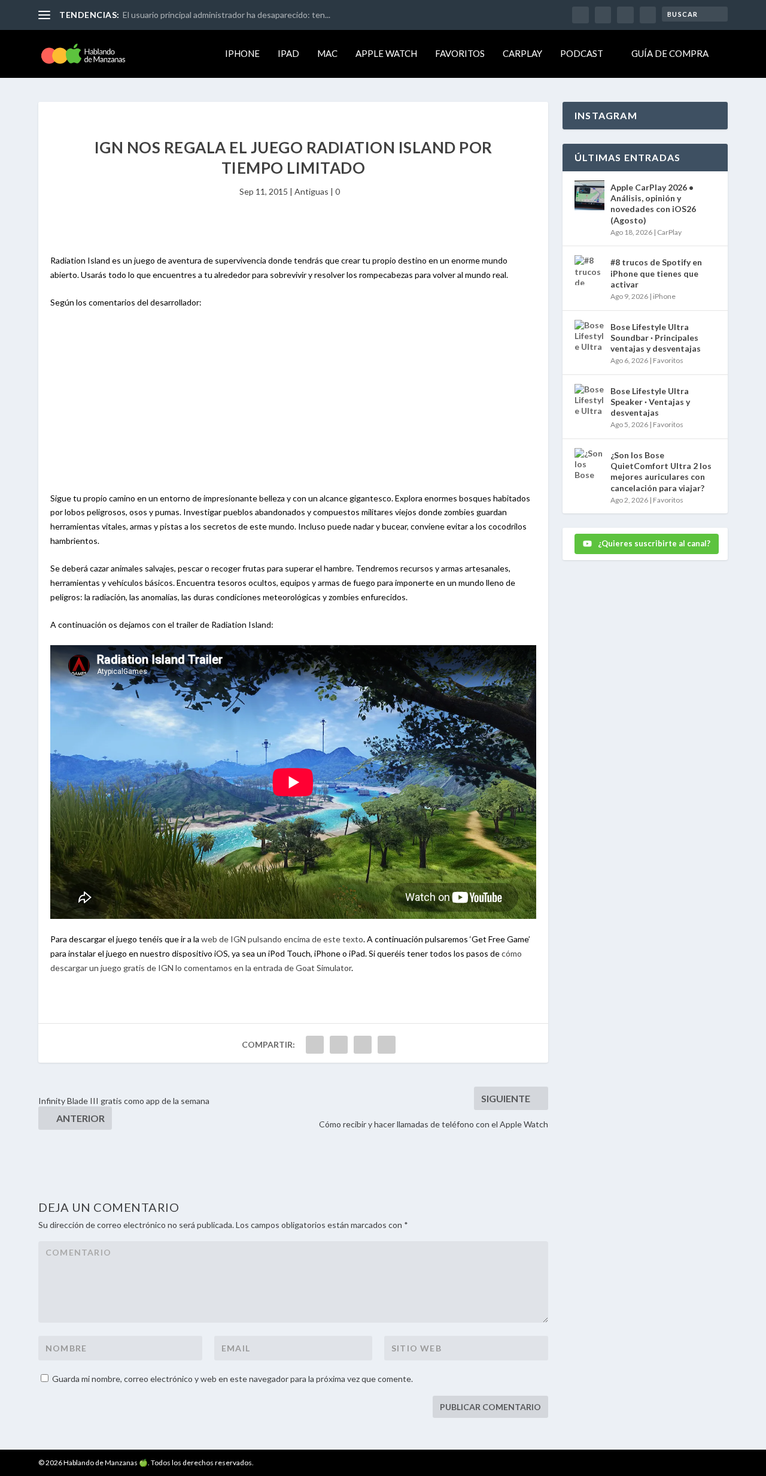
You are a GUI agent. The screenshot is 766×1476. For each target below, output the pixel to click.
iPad (288, 54)
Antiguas (311, 191)
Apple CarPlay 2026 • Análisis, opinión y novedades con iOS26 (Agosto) (653, 203)
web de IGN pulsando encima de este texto (282, 939)
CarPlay (522, 54)
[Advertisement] (293, 407)
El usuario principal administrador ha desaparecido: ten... (226, 15)
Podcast (581, 54)
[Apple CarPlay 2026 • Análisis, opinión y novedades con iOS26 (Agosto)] (589, 195)
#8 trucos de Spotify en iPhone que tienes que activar (656, 273)
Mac (327, 54)
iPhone (242, 54)
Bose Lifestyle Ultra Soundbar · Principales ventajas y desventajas (655, 337)
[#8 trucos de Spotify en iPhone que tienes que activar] (589, 270)
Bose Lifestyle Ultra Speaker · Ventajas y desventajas (650, 402)
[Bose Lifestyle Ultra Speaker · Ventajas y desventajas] (589, 399)
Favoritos (460, 54)
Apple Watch (386, 54)
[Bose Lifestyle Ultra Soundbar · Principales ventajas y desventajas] (589, 335)
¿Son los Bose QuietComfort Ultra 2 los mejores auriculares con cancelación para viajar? (661, 471)
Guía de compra (670, 54)
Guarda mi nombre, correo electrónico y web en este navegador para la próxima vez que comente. (232, 1379)
